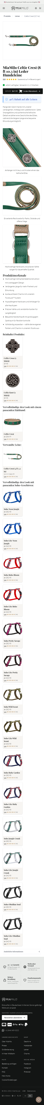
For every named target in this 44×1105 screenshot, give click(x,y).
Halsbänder (28, 1045)
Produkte (7, 16)
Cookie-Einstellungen (9, 1080)
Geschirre (27, 1041)
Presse (4, 1045)
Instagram (27, 1068)
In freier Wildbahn (8, 1054)
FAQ (3, 1072)
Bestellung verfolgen (9, 1064)
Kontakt (5, 1068)
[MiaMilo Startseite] (19, 8)
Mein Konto (6, 1076)
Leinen (17, 16)
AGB (23, 1091)
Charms (27, 1054)
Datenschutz (31, 1091)
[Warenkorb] (40, 8)
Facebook (27, 1064)
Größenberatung (8, 1049)
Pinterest (27, 1072)
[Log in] (36, 8)
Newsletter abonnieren (13, 1018)
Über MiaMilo (7, 1041)
